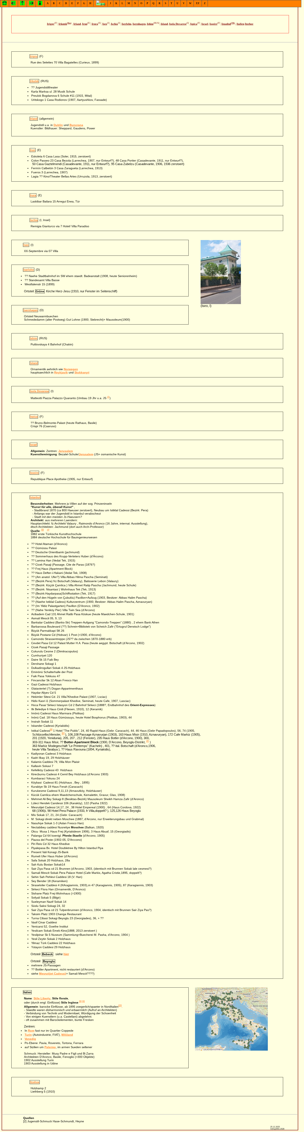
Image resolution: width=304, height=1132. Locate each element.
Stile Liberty (42, 998)
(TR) (233, 23)
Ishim (150, 24)
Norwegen (71, 369)
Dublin (58, 125)
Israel (204, 24)
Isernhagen (139, 24)
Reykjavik (61, 372)
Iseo (104, 24)
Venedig (30, 1038)
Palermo (50, 1047)
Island (164, 24)
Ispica (193, 24)
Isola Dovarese (178, 24)
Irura (95, 24)
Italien (240, 24)
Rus (69, 23)
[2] (120, 1005)
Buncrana (76, 125)
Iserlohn (126, 24)
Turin (28, 1034)
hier (66, 954)
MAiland (67, 1034)
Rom (31, 1030)
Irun (84, 24)
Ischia (114, 24)
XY (198, 3)
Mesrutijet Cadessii (52, 973)
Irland (77, 24)
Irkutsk (63, 24)
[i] (42, 529)
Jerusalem (65, 451)
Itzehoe (249, 24)
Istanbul (226, 24)
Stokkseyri (81, 372)
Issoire (213, 24)
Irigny (50, 24)
